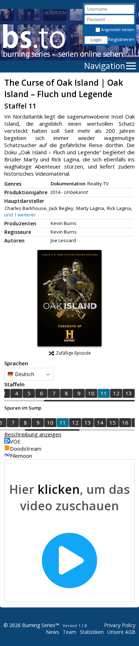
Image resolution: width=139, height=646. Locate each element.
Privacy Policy (119, 625)
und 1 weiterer (20, 214)
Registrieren (121, 39)
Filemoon (21, 455)
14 (100, 422)
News (52, 632)
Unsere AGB (121, 632)
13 (128, 393)
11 (104, 393)
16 (125, 422)
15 (112, 422)
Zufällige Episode (73, 353)
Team (69, 632)
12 (116, 393)
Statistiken (92, 632)
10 (91, 393)
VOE (15, 441)
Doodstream (25, 448)
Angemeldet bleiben (117, 29)
